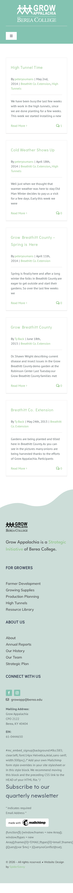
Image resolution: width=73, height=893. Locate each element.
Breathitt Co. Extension (35, 84)
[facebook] (9, 693)
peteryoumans (24, 79)
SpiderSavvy (17, 866)
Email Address (16, 813)
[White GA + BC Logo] (36, 6)
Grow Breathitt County (31, 327)
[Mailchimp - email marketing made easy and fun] (27, 821)
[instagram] (17, 693)
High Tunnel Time (27, 67)
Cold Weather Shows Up (33, 149)
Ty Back (19, 339)
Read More (18, 126)
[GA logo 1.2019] (17, 524)
